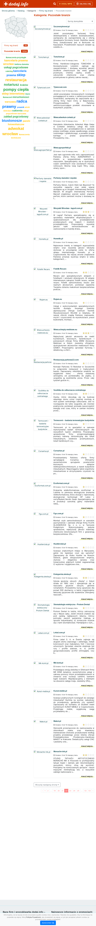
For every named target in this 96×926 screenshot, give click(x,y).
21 (62, 791)
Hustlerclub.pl (60, 544)
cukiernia (17, 110)
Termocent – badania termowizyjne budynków (74, 420)
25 (78, 791)
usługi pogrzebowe (16, 67)
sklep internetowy (13, 93)
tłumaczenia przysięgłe (16, 57)
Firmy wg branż (46, 11)
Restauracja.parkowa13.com (66, 360)
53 (90, 791)
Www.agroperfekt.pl (62, 148)
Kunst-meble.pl (60, 691)
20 (59, 791)
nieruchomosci (21, 97)
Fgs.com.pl (58, 514)
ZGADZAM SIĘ (48, 923)
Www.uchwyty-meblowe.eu (65, 330)
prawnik (21, 107)
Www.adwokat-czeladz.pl (64, 117)
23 (70, 791)
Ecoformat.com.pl (61, 483)
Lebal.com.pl (59, 633)
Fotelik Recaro (60, 269)
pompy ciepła (16, 89)
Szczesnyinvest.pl (62, 27)
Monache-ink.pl (60, 751)
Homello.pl (58, 239)
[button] (54, 4)
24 (74, 791)
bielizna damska (22, 64)
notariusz (12, 84)
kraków (24, 85)
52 (86, 791)
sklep (21, 75)
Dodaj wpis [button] (66, 4)
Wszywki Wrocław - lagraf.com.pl (68, 208)
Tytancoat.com (60, 87)
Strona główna (8, 11)
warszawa (11, 101)
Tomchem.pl (59, 57)
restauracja (16, 80)
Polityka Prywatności (33, 917)
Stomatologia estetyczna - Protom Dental (72, 604)
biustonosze (12, 120)
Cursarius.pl (59, 451)
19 (55, 791)
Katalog (21, 11)
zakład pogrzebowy (16, 116)
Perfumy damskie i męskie (65, 178)
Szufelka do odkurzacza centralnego (70, 390)
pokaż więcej (87, 51)
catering (9, 71)
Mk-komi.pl (58, 663)
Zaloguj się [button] (85, 4)
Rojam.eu (58, 299)
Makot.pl (57, 721)
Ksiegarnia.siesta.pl (62, 574)
